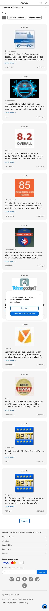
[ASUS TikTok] (24, 585)
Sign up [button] (42, 572)
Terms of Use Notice (9, 603)
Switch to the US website (24, 313)
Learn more (9, 63)
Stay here (24, 308)
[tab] (4, 17)
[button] (3, 3)
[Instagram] (11, 579)
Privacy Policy (23, 603)
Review (38, 532)
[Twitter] (31, 579)
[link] (25, 3)
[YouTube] (18, 579)
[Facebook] (24, 579)
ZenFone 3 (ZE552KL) (12, 7)
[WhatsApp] (37, 579)
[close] (40, 293)
